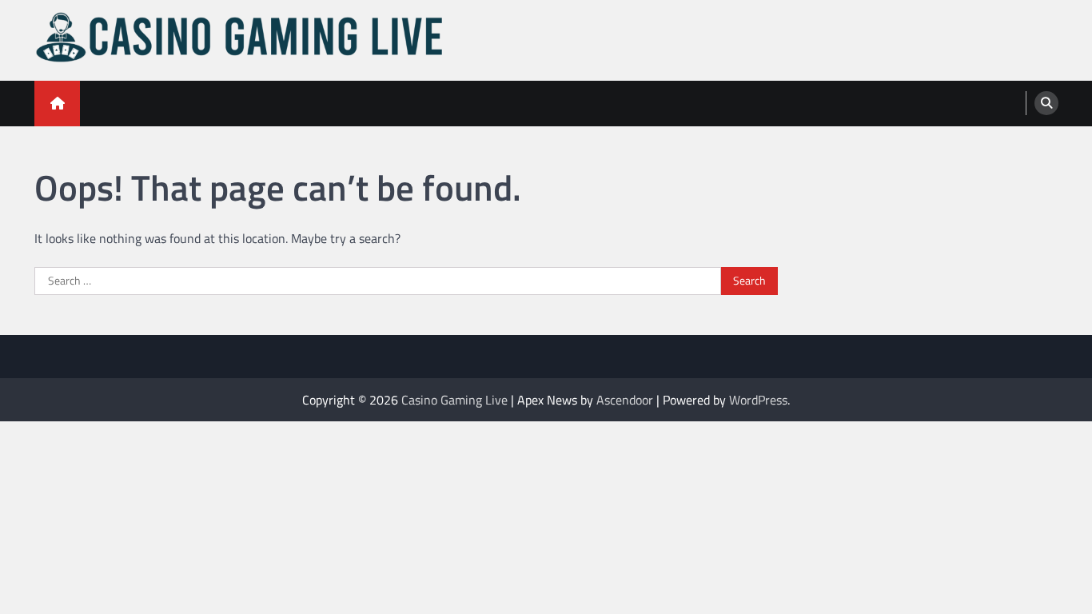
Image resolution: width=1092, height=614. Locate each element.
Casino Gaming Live (454, 399)
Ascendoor (624, 399)
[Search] (1046, 103)
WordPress (758, 399)
